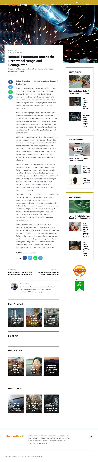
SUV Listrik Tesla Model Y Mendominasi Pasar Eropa (79, 92)
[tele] (10, 97)
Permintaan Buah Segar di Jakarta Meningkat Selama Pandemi (33, 368)
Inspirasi (45, 4)
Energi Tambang (79, 4)
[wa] (10, 92)
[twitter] (10, 87)
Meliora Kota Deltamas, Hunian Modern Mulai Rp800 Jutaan (48, 273)
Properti (36, 4)
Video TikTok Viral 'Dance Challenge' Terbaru (79, 159)
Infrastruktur (65, 4)
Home (10, 50)
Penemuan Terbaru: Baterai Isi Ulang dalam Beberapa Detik (16, 406)
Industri (54, 4)
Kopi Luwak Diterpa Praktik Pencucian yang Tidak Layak (86, 249)
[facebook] (10, 82)
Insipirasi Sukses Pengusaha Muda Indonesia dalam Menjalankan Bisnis (20, 273)
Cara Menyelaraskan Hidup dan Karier (88, 181)
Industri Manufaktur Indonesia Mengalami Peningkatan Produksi (33, 319)
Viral (88, 4)
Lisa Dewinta (14, 75)
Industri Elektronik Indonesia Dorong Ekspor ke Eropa (51, 320)
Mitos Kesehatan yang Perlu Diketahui (87, 169)
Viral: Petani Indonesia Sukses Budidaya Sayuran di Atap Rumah (16, 368)
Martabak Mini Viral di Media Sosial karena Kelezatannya (79, 217)
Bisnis (26, 253)
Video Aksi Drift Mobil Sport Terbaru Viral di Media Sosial (86, 120)
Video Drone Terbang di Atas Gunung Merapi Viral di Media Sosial (33, 406)
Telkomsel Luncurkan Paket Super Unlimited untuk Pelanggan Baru (51, 406)
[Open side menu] (5, 5)
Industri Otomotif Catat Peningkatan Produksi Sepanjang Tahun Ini (16, 319)
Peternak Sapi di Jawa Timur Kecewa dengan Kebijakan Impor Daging (51, 369)
